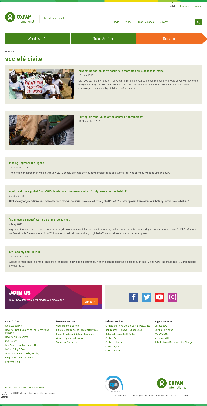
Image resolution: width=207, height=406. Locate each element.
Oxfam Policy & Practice (17, 349)
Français (184, 6)
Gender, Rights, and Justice (69, 338)
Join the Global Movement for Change (173, 342)
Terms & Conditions (36, 387)
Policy (127, 22)
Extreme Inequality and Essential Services (77, 330)
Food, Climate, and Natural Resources (75, 334)
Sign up (88, 301)
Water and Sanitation (66, 342)
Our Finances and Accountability (21, 345)
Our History (11, 341)
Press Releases (145, 22)
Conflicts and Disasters (67, 325)
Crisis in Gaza (112, 338)
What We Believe (13, 325)
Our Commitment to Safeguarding (22, 353)
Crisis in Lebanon (114, 342)
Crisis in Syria (112, 346)
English (172, 6)
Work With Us (161, 334)
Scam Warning (12, 361)
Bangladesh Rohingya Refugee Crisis (123, 330)
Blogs (116, 22)
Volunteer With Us (163, 338)
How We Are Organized (16, 337)
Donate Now (161, 325)
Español (198, 6)
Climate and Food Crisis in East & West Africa (127, 325)
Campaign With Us (164, 330)
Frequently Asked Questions (19, 357)
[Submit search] (198, 22)
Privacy (8, 387)
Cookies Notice (19, 387)
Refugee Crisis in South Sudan (120, 334)
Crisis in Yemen (112, 350)
